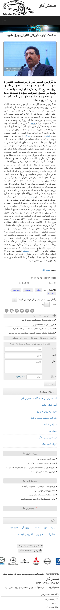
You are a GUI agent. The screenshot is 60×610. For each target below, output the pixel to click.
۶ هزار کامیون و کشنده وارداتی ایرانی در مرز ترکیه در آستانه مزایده (30, 467)
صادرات (51, 534)
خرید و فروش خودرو (47, 411)
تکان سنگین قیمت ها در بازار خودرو (42, 495)
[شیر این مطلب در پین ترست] (17, 310)
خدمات (14, 527)
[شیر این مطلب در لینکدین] (11, 310)
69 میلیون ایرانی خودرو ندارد (44, 490)
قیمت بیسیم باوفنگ (48, 437)
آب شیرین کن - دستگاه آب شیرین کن (39, 398)
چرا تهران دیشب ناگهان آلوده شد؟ (43, 471)
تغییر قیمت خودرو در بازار (45, 459)
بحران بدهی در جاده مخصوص (44, 324)
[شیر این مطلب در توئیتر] (22, 310)
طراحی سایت (50, 424)
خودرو (39, 534)
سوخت (30, 196)
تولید (38, 290)
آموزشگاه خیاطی (48, 405)
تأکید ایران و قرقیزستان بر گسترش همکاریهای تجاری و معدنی (32, 333)
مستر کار (47, 5)
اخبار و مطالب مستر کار (29, 545)
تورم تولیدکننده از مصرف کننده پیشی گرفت (38, 320)
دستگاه (26, 251)
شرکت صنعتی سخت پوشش (43, 418)
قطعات (47, 136)
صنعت (33, 123)
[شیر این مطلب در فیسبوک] (27, 310)
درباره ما (55, 603)
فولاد (27, 136)
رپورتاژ (25, 527)
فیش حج (52, 431)
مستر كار (46, 270)
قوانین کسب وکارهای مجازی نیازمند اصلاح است (38, 499)
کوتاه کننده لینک (49, 444)
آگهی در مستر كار (51, 599)
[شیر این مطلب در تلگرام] (32, 310)
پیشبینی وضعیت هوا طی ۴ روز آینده (41, 463)
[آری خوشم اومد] (14, 299)
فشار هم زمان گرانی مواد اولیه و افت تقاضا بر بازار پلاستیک (33, 329)
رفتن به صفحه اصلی (29, 550)
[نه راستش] (47, 304)
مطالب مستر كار (52, 607)
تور (45, 527)
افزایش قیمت (25, 534)
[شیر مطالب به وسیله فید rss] (6, 310)
